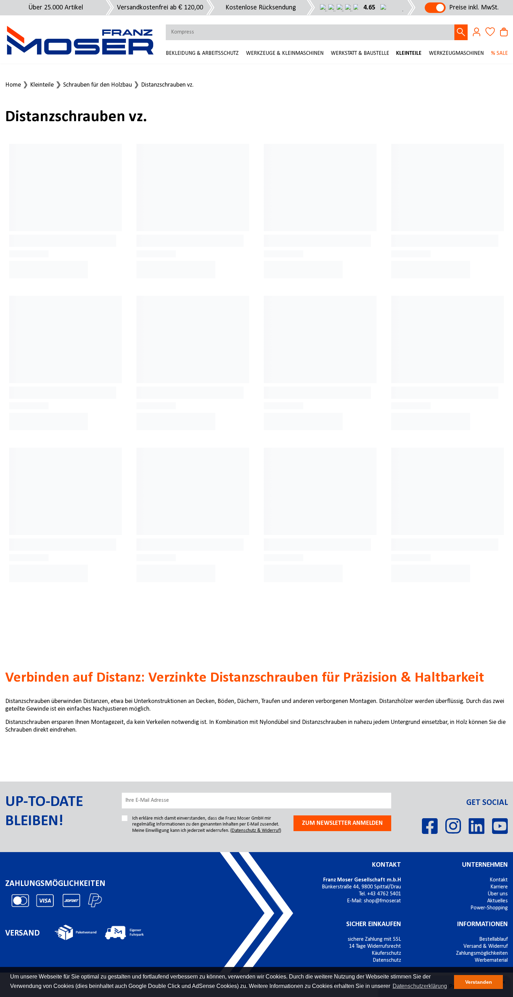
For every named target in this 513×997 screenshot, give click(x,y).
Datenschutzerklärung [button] (420, 986)
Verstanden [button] (478, 982)
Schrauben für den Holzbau (97, 85)
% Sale (499, 53)
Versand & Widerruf (485, 946)
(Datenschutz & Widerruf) (255, 830)
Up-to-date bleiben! (44, 811)
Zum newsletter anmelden (342, 823)
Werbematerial (491, 960)
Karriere (499, 887)
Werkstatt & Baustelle (360, 53)
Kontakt (386, 865)
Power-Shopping (489, 908)
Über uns (498, 894)
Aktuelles (497, 901)
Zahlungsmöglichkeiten (482, 953)
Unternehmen (485, 865)
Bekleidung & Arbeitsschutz (202, 53)
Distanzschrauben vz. (167, 85)
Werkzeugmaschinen (456, 53)
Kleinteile (409, 53)
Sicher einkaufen (373, 924)
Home (13, 85)
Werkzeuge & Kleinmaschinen (285, 53)
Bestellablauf (493, 939)
